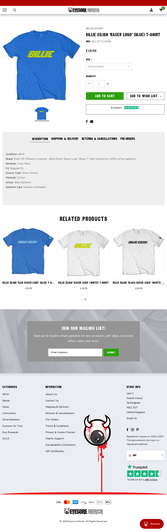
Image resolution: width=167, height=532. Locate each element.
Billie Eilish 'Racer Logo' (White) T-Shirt (83, 283)
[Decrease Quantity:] (89, 83)
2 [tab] (85, 300)
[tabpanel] (28, 260)
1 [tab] (82, 300)
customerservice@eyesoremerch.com (146, 418)
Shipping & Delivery (64, 138)
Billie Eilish (94, 28)
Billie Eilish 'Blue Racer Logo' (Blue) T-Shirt (29, 283)
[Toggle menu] (4, 9)
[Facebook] (86, 121)
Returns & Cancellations (99, 138)
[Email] (91, 121)
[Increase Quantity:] (107, 83)
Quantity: (91, 76)
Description (40, 139)
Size (89, 59)
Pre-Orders (127, 138)
